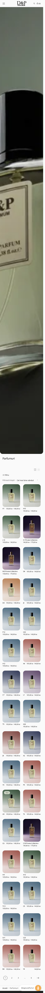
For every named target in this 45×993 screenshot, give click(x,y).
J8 (3, 756)
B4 (3, 969)
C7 (3, 695)
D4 (3, 603)
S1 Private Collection (30, 540)
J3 (23, 603)
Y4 (24, 969)
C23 (24, 938)
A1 (3, 509)
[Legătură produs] (11, 498)
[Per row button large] (35, 469)
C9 (24, 906)
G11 (3, 938)
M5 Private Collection (10, 571)
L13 (3, 540)
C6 (3, 843)
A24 (24, 724)
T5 (3, 724)
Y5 (3, 785)
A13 (24, 875)
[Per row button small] (38, 469)
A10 (24, 509)
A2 (24, 756)
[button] (3, 3)
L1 (24, 695)
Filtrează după (8, 480)
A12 (3, 664)
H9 (3, 875)
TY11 (4, 906)
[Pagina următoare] (38, 978)
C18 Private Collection (30, 843)
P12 (3, 632)
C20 (24, 632)
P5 (24, 785)
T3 (24, 814)
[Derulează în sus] (3, 989)
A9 (3, 814)
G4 (24, 571)
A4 (24, 664)
